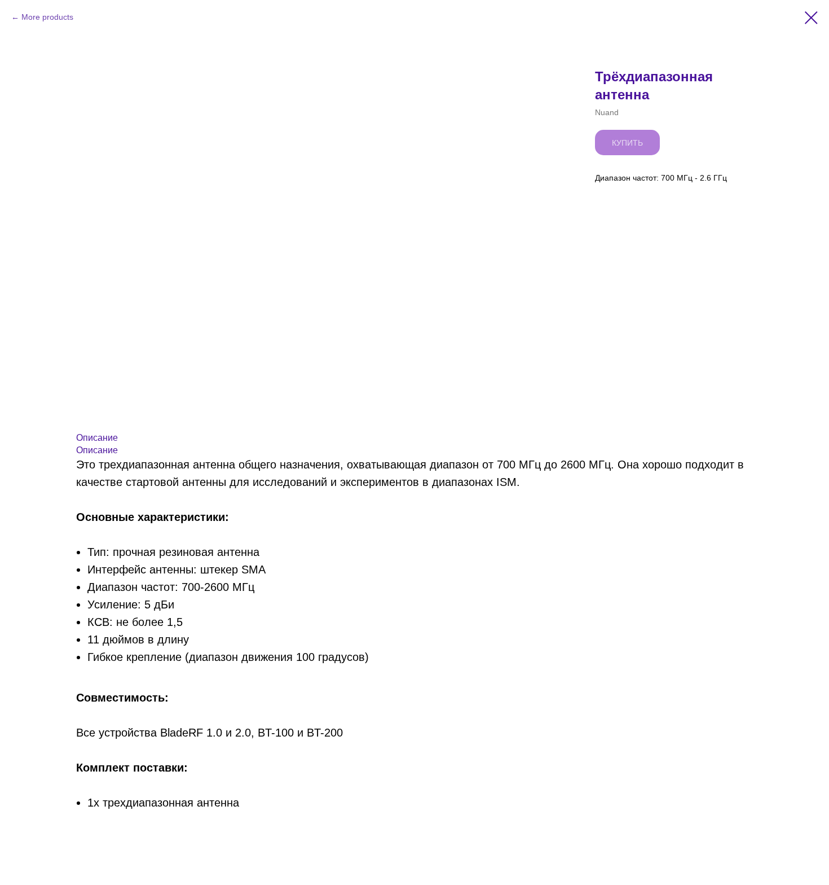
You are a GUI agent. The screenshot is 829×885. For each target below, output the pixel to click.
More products (47, 16)
